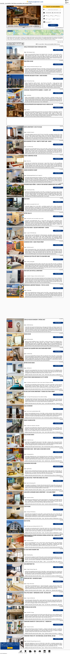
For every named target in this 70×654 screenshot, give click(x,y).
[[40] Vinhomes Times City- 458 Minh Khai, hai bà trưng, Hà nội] (15, 641)
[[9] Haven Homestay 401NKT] (15, 176)
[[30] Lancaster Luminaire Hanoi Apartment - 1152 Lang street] (15, 498)
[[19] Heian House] (15, 340)
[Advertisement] (35, 308)
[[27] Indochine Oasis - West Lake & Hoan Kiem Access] (15, 455)
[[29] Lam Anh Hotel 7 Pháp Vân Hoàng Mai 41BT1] (15, 483)
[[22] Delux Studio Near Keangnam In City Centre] (15, 383)
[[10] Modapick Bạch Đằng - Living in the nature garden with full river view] (15, 190)
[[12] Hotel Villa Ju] (15, 219)
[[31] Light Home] (15, 512)
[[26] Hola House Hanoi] (15, 440)
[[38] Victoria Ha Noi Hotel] (15, 613)
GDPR (7, 646)
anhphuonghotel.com (35, 2)
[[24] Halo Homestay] (15, 411)
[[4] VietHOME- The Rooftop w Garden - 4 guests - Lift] (15, 96)
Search (53, 25)
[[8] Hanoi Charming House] (15, 161)
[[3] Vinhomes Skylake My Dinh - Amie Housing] (15, 81)
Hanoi (8, 48)
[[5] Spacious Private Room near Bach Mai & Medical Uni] (15, 110)
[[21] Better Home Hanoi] (15, 368)
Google (2, 644)
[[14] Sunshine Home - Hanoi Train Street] (15, 248)
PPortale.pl (5, 653)
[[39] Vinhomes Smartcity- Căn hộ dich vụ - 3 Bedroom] (15, 627)
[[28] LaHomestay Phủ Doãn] (15, 469)
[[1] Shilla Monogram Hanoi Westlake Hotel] (15, 52)
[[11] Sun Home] (15, 204)
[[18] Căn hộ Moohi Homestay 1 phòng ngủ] (15, 325)
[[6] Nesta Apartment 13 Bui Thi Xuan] (15, 133)
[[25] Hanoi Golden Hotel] (15, 426)
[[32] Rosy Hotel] (15, 526)
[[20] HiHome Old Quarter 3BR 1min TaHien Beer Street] (15, 354)
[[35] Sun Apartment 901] (15, 570)
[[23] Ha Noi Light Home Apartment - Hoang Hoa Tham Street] (15, 397)
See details (58, 49)
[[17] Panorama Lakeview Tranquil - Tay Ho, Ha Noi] (15, 291)
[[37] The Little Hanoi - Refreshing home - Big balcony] (15, 598)
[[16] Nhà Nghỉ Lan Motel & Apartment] (15, 276)
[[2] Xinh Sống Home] (15, 67)
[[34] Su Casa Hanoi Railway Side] (15, 555)
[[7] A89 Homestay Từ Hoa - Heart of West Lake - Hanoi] (15, 147)
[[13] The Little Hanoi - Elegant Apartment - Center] (15, 233)
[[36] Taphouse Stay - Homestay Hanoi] (15, 584)
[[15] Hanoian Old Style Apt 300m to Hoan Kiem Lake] (15, 262)
